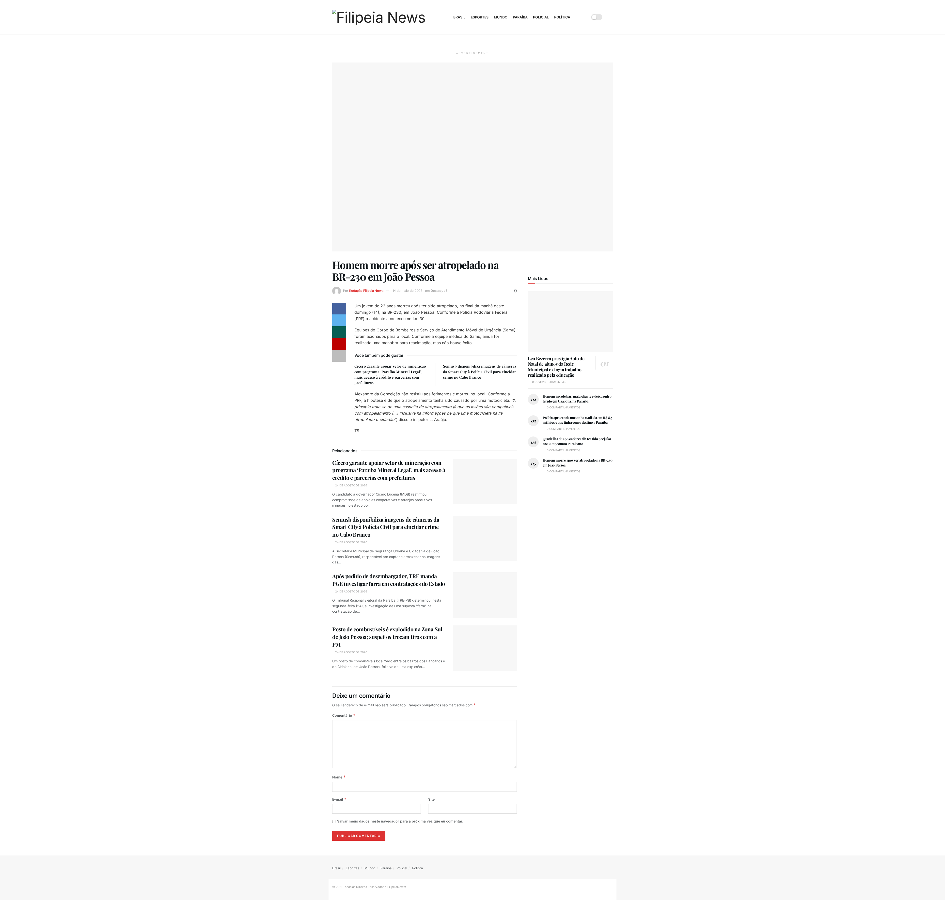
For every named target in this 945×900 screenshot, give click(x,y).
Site (431, 799)
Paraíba (520, 17)
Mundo (500, 17)
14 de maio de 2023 (408, 291)
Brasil (459, 17)
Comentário (344, 715)
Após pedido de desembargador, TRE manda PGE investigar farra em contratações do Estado (388, 579)
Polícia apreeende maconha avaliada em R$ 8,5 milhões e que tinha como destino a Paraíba (577, 420)
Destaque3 (439, 291)
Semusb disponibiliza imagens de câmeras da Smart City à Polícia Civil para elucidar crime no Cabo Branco (479, 372)
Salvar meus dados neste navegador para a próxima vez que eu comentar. (400, 821)
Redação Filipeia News (366, 291)
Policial (541, 17)
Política (562, 17)
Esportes (479, 17)
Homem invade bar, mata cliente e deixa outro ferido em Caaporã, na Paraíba (577, 398)
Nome (339, 777)
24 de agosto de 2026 (350, 485)
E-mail (339, 799)
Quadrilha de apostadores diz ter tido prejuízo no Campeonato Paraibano (577, 441)
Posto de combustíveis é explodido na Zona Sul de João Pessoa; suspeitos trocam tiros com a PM (387, 636)
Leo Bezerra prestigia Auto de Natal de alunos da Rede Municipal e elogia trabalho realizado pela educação (556, 367)
